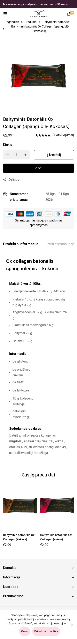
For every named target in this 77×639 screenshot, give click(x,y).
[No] (72, 624)
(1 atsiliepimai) (63, 135)
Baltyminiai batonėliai (56, 22)
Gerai (24, 631)
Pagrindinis (12, 22)
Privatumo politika (46, 631)
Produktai (31, 22)
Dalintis (13, 180)
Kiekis (7, 145)
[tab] (20, 244)
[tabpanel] (38, 359)
